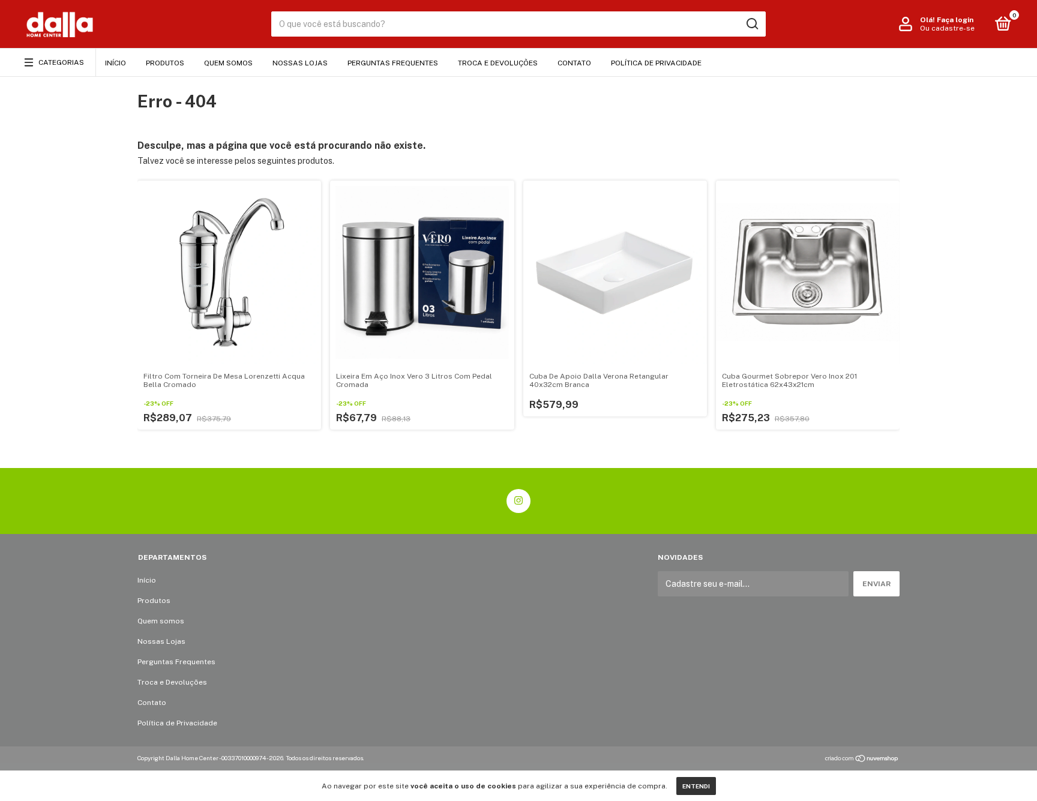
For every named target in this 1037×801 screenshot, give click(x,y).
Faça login (955, 20)
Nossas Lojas (300, 63)
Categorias (61, 62)
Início (115, 63)
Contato (574, 63)
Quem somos (228, 63)
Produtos (165, 63)
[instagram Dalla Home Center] (518, 501)
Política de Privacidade (656, 63)
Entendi (696, 786)
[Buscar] (752, 24)
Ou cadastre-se (947, 28)
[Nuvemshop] (862, 759)
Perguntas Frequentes (392, 63)
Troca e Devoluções (498, 63)
